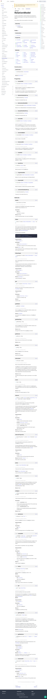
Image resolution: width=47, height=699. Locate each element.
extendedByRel (33, 42)
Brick (3, 13)
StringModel (4, 63)
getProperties (26, 62)
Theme (3, 66)
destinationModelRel (43, 8)
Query (3, 53)
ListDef (3, 43)
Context (3, 28)
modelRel (25, 45)
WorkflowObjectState (6, 81)
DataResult (4, 31)
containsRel (18, 39)
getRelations (33, 62)
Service (3, 59)
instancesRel (18, 45)
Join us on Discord (20, 693)
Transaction (4, 68)
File (2, 41)
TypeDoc (33, 681)
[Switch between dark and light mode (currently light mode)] (38, 1)
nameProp (33, 45)
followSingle (33, 52)
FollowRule (26, 97)
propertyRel (26, 46)
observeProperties (43, 36)
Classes (2, 7)
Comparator (4, 25)
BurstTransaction (5, 17)
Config (3, 26)
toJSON (25, 59)
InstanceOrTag (24, 283)
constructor (18, 35)
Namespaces (3, 91)
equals (17, 52)
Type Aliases (3, 92)
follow (25, 52)
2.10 (24, 6)
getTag (25, 55)
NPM (32, 694)
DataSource (4, 33)
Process (3, 50)
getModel (25, 53)
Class (24, 516)
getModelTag (33, 53)
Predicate (3, 48)
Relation (22, 83)
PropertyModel (4, 51)
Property (21, 165)
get (17, 53)
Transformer (4, 71)
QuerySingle (4, 56)
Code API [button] (11, 1)
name (17, 56)
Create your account (20, 694)
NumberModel (4, 46)
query (17, 59)
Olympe (2, 5)
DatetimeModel (4, 35)
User (3, 74)
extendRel (25, 42)
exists (32, 60)
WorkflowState (4, 83)
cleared (31, 408)
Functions (3, 87)
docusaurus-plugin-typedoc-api (26, 681)
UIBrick (3, 73)
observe (25, 56)
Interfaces (3, 89)
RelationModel (4, 58)
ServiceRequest (4, 61)
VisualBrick (4, 78)
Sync (3, 64)
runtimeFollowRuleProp (43, 20)
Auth (3, 10)
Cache (3, 18)
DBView (3, 30)
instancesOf (18, 63)
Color (3, 21)
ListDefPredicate (5, 45)
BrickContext (4, 15)
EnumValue (4, 38)
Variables (3, 94)
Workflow (3, 79)
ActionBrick (4, 8)
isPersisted (33, 55)
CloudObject (4, 20)
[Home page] (15, 9)
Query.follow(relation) (24, 230)
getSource (18, 55)
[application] (45, 697)
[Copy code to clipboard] (36, 235)
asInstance (18, 60)
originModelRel (19, 46)
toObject (32, 59)
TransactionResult (5, 69)
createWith (25, 60)
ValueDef (3, 76)
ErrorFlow (3, 40)
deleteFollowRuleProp (43, 7)
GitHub (33, 693)
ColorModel (4, 23)
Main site (3, 693)
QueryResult (4, 54)
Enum (3, 36)
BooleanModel (4, 12)
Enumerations (3, 86)
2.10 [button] (7, 1)
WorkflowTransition (5, 84)
